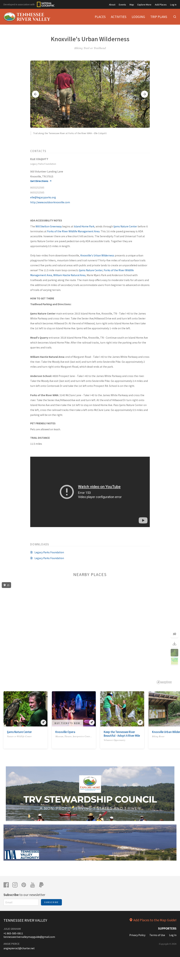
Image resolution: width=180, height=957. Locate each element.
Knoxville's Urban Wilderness (97, 255)
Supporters (167, 928)
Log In (173, 4)
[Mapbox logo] (164, 682)
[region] (90, 633)
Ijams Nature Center (125, 226)
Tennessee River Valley (25, 920)
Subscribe (51, 902)
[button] (35, 94)
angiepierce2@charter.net (19, 948)
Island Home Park (84, 226)
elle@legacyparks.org (43, 197)
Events (122, 4)
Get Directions (39, 181)
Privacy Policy (137, 935)
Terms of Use (157, 935)
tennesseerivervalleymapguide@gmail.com (29, 937)
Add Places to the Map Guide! (154, 919)
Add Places (161, 4)
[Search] (174, 16)
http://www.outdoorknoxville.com (50, 202)
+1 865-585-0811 (13, 933)
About (112, 4)
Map (132, 4)
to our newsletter (24, 894)
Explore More (144, 4)
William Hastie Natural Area (69, 275)
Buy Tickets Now (67, 723)
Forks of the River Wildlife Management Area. (73, 231)
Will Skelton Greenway (49, 226)
